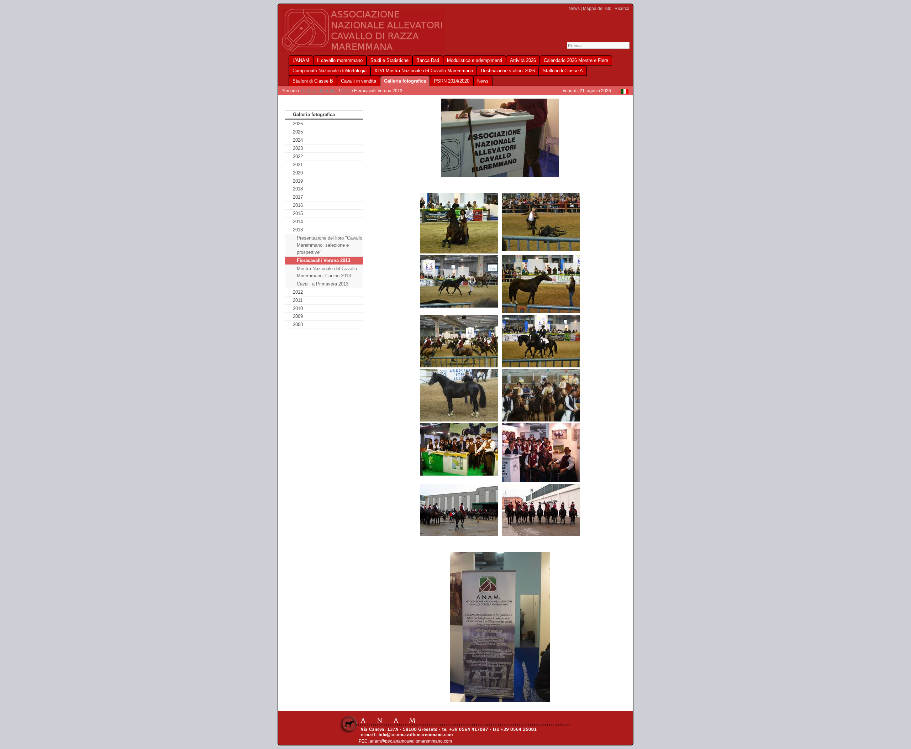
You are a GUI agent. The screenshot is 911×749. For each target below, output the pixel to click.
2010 (298, 308)
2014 (298, 221)
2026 (298, 123)
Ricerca (622, 8)
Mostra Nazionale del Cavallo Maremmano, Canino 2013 (327, 272)
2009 (298, 316)
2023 (298, 148)
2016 (298, 205)
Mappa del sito (597, 8)
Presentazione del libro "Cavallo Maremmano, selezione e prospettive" (329, 245)
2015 (298, 213)
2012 (298, 292)
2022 (298, 156)
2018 (298, 189)
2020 (298, 173)
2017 (298, 197)
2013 (346, 90)
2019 (298, 181)
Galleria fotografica (319, 90)
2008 (298, 324)
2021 (298, 164)
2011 (297, 300)
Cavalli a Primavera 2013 (322, 284)
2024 (298, 140)
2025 (298, 132)
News (574, 8)
